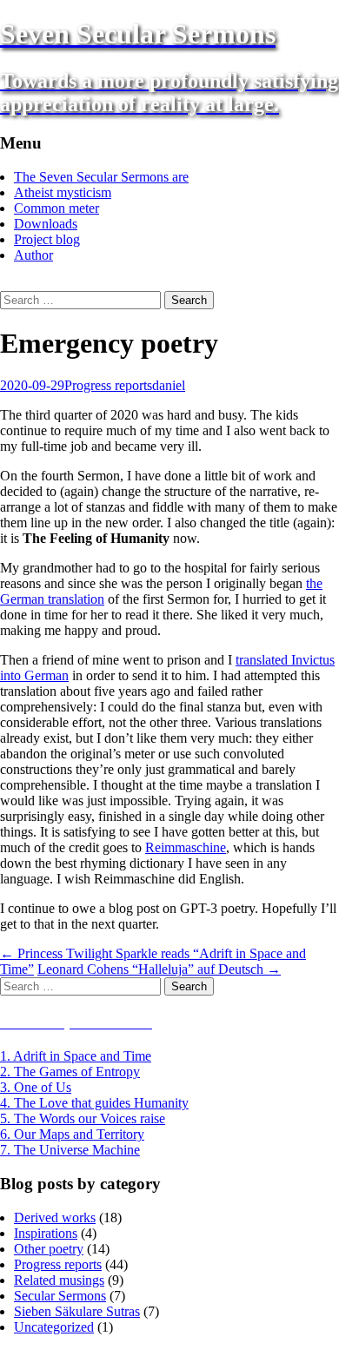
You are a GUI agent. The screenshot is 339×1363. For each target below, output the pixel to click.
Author (33, 255)
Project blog (47, 239)
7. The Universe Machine (70, 1149)
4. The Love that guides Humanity (94, 1102)
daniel (168, 385)
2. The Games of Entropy (70, 1071)
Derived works (55, 1217)
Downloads (45, 223)
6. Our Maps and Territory (72, 1134)
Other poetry (48, 1248)
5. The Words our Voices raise (82, 1118)
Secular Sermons (60, 1295)
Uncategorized (54, 1327)
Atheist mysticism (62, 192)
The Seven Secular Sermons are (101, 176)
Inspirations (45, 1233)
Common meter (56, 208)
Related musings (59, 1280)
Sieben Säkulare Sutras (77, 1311)
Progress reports (108, 385)
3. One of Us (35, 1087)
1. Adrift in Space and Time (75, 1056)
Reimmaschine (185, 847)
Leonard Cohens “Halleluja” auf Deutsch (159, 969)
